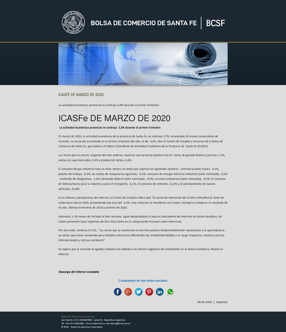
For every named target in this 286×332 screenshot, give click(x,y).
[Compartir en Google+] (127, 291)
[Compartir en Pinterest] (148, 291)
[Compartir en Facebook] (117, 291)
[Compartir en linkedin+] (159, 291)
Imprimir (222, 302)
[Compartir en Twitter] (138, 291)
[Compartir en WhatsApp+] (169, 291)
